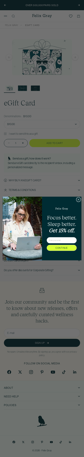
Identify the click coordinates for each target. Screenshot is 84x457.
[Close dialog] (78, 199)
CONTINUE (61, 247)
